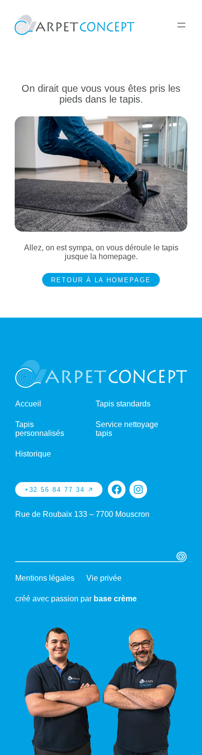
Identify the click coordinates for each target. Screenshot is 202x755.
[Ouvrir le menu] (181, 25)
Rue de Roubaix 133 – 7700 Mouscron (82, 514)
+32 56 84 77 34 (55, 489)
